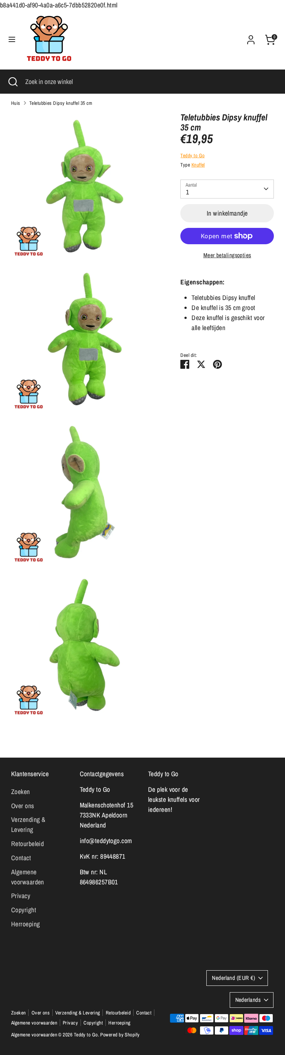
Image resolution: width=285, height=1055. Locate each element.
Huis (15, 103)
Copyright (23, 909)
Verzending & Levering (77, 1012)
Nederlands (248, 1000)
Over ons (22, 805)
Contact (21, 857)
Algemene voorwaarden (34, 1022)
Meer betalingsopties (227, 255)
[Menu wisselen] (11, 39)
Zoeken (20, 791)
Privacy (20, 895)
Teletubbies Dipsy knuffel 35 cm (60, 103)
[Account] (250, 37)
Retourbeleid (27, 843)
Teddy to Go (192, 155)
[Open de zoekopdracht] (13, 81)
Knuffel (198, 164)
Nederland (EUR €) (233, 978)
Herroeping (25, 924)
